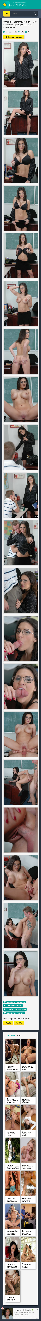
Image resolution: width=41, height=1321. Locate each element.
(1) (9, 1023)
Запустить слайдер (14, 37)
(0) (20, 1023)
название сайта (14, 4)
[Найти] (35, 14)
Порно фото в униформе (15, 1013)
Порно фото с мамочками (15, 1002)
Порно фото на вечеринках (16, 1009)
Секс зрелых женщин (14, 1006)
